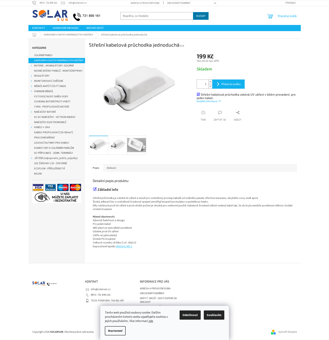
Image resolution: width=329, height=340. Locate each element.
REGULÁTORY (41, 76)
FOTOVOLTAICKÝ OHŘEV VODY (51, 96)
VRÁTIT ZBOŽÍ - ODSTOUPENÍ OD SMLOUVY (158, 300)
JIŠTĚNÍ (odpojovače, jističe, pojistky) (56, 158)
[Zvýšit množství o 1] (210, 82)
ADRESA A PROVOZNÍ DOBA (145, 3)
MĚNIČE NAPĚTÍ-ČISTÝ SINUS (50, 86)
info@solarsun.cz (101, 289)
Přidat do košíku (231, 84)
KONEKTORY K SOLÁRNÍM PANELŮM (54, 148)
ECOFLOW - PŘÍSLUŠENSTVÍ (49, 168)
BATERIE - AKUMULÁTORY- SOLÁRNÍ (54, 66)
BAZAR (38, 174)
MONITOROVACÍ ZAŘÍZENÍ (48, 81)
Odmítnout (190, 315)
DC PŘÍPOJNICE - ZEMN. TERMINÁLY (53, 153)
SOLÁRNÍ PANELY (43, 55)
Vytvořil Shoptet (287, 332)
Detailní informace (207, 101)
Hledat (201, 15)
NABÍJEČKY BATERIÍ (45, 112)
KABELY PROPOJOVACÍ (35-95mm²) (53, 132)
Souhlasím (214, 315)
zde (150, 321)
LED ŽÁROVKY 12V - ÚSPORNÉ (50, 163)
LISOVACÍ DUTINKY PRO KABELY (51, 143)
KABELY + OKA (42, 127)
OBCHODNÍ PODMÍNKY (179, 3)
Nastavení (115, 331)
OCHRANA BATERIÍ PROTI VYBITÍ (52, 101)
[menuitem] (38, 28)
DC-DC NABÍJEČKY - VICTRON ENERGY (54, 117)
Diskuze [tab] (111, 168)
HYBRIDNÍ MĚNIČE (43, 91)
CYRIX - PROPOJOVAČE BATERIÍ (51, 107)
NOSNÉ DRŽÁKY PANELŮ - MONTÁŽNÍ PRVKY (58, 71)
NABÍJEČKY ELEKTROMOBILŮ (50, 122)
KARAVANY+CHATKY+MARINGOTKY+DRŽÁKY (59, 60)
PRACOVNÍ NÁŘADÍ (44, 138)
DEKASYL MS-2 (124, 246)
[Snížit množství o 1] (210, 86)
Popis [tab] (96, 168)
